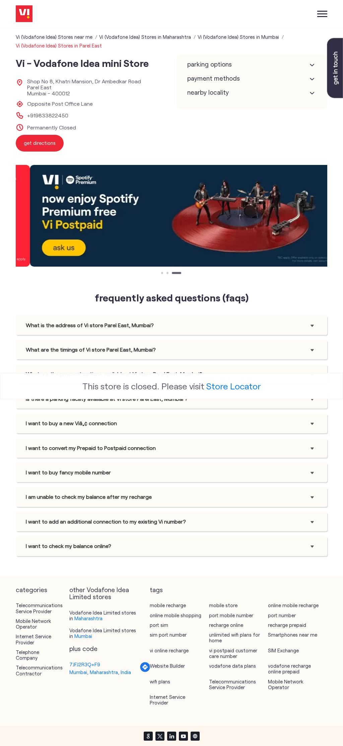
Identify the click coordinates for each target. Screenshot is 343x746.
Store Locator (233, 386)
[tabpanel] (171, 216)
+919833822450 (47, 115)
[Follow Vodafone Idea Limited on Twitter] (160, 736)
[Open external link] (335, 96)
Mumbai (83, 636)
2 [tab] (168, 273)
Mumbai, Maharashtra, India (100, 672)
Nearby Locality (208, 92)
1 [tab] (162, 273)
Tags (156, 589)
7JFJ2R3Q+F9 (84, 664)
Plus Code (83, 648)
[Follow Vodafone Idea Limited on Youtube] (183, 736)
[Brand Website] (195, 736)
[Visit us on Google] (148, 736)
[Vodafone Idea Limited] (24, 14)
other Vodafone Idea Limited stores (99, 593)
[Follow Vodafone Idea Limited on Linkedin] (171, 736)
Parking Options (209, 64)
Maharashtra (88, 618)
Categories (31, 589)
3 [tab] (173, 273)
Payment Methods (213, 78)
